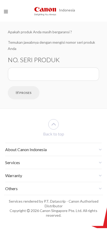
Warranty (13, 175)
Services (12, 162)
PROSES (25, 93)
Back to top (53, 133)
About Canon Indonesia (26, 149)
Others (11, 188)
